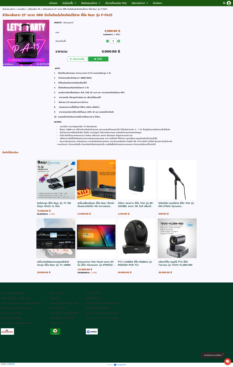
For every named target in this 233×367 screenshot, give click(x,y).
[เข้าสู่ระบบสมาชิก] (229, 3)
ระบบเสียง (21, 9)
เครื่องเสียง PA (34, 9)
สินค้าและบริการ (8, 9)
